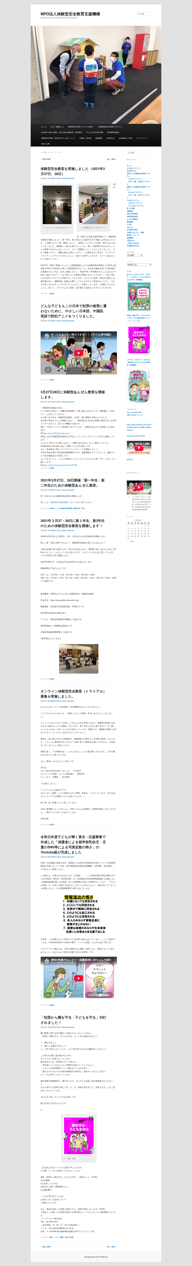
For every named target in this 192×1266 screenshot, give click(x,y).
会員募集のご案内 (125, 138)
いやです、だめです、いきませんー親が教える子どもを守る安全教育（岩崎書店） (138, 362)
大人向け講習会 (132, 219)
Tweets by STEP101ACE (136, 436)
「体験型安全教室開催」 (59, 502)
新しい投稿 (112, 159)
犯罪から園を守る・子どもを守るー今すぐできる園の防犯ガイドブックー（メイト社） (138, 318)
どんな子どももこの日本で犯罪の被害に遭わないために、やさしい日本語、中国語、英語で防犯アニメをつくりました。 (74, 310)
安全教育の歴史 (132, 229)
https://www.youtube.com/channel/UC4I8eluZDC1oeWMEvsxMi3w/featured (139, 427)
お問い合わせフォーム (134, 415)
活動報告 (130, 211)
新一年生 (82, 508)
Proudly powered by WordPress (96, 1257)
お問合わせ (110, 138)
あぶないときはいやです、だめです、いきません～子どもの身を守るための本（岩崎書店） (138, 277)
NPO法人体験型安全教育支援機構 (70, 13)
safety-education (68, 178)
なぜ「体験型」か (57, 126)
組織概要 (98, 138)
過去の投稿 (45, 159)
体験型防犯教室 (132, 216)
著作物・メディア (133, 235)
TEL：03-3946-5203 (134, 412)
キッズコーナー (143, 138)
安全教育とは (131, 171)
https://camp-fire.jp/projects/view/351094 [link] (60, 465)
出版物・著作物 (85, 138)
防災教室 (135, 213)
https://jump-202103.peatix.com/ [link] (56, 433)
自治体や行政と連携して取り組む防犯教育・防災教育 (61, 132)
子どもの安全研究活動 (94, 132)
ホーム (43, 126)
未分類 (51, 293)
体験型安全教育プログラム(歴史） (81, 126)
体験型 (75, 508)
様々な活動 (131, 208)
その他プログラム (133, 200)
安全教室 (62, 508)
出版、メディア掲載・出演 (58, 1237)
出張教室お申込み (133, 246)
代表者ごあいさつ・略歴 (135, 232)
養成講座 (130, 222)
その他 (129, 224)
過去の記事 (45, 143)
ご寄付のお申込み (133, 243)
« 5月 (131, 541)
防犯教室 (69, 508)
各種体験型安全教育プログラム (110, 126)
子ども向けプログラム (136, 205)
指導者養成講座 (113, 132)
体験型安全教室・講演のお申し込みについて (58, 138)
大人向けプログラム (135, 179)
